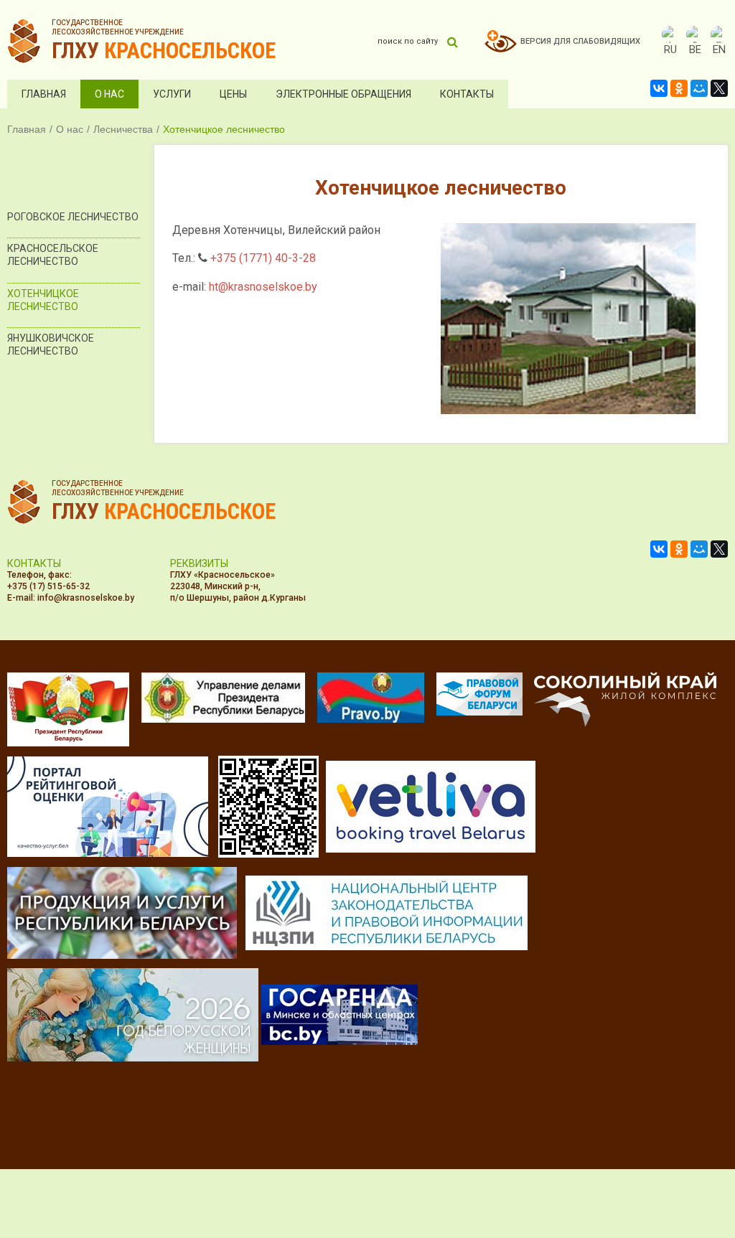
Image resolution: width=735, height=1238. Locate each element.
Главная (44, 94)
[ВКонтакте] (659, 88)
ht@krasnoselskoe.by (263, 287)
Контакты (467, 94)
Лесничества (123, 129)
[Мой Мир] (699, 88)
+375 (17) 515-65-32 (48, 586)
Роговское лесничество (73, 216)
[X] (719, 88)
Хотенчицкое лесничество (43, 300)
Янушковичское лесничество (50, 344)
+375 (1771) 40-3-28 (263, 258)
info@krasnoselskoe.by (85, 598)
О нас (109, 94)
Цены (233, 94)
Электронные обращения (343, 94)
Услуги (172, 94)
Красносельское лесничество (52, 255)
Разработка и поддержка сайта (615, 1125)
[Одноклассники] (679, 88)
